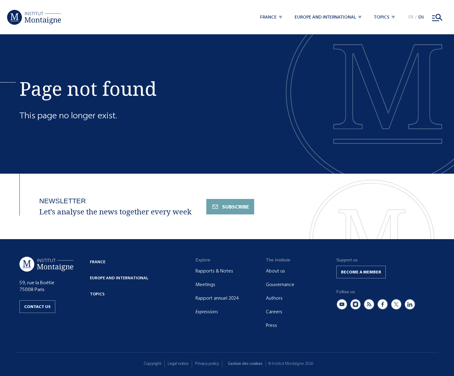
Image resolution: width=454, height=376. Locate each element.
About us (275, 271)
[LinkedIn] (409, 304)
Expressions (206, 312)
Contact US (37, 306)
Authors (274, 298)
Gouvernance (280, 284)
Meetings (205, 284)
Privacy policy (207, 363)
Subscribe (235, 207)
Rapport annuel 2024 (216, 298)
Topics (97, 294)
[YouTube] (341, 304)
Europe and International (119, 278)
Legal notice (178, 363)
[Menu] (437, 17)
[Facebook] (382, 304)
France (97, 261)
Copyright (152, 363)
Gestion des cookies (245, 363)
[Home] (34, 17)
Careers (274, 312)
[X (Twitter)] (396, 304)
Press (271, 325)
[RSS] (369, 304)
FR (411, 17)
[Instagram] (355, 304)
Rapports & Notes (214, 271)
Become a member (361, 272)
